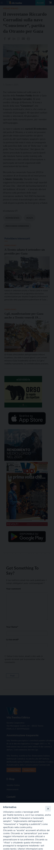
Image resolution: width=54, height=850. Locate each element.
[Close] (48, 808)
